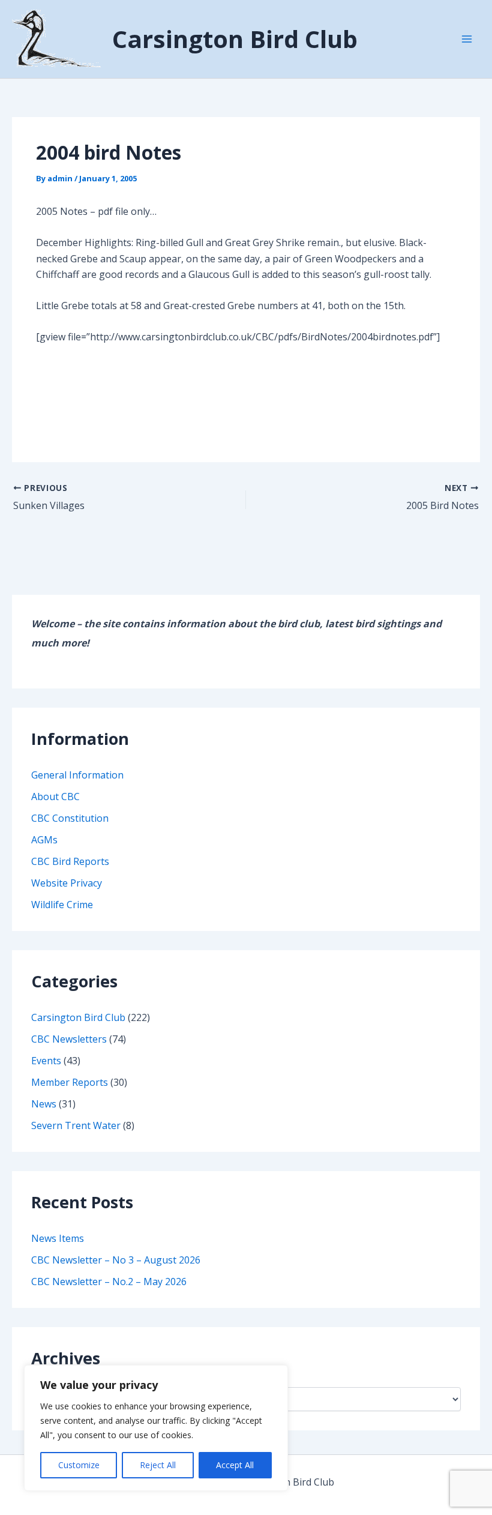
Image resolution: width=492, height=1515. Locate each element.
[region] (156, 1428)
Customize (79, 1465)
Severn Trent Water (76, 1125)
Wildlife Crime (62, 904)
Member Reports (69, 1082)
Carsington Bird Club (235, 38)
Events (46, 1060)
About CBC (55, 796)
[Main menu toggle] (467, 39)
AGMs (44, 839)
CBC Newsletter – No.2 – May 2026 (109, 1281)
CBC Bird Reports (70, 861)
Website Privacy (66, 883)
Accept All (235, 1465)
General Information (77, 775)
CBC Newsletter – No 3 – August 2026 (115, 1260)
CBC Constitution (70, 818)
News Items (57, 1238)
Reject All (158, 1465)
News (43, 1103)
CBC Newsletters (69, 1039)
